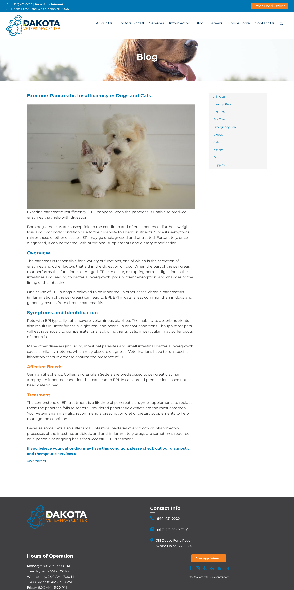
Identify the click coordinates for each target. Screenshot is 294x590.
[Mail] (227, 568)
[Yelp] (205, 568)
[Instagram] (198, 568)
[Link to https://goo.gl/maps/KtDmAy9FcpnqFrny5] (151, 540)
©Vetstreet (36, 461)
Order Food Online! (269, 6)
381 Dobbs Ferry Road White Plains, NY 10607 (37, 9)
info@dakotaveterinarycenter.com (208, 576)
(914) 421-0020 (168, 518)
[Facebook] (191, 568)
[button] (281, 23)
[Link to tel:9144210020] (152, 518)
